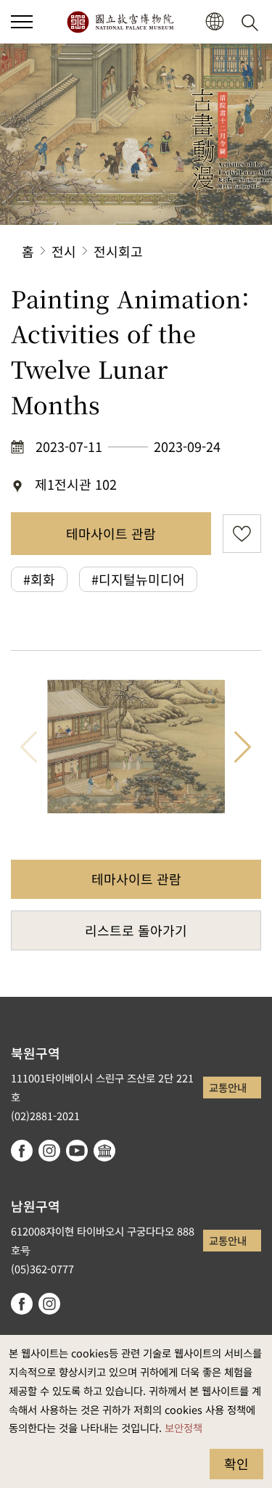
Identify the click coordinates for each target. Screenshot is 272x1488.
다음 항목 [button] (243, 746)
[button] (22, 22)
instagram (49, 1151)
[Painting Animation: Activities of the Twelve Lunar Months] (136, 746)
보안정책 (183, 1427)
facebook (22, 1151)
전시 (63, 251)
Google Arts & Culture (104, 1151)
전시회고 (118, 251)
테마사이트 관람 (111, 533)
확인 (236, 1463)
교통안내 (228, 1087)
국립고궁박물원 (120, 22)
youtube (77, 1151)
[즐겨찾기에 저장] (242, 533)
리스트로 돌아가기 (136, 930)
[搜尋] (252, 21)
